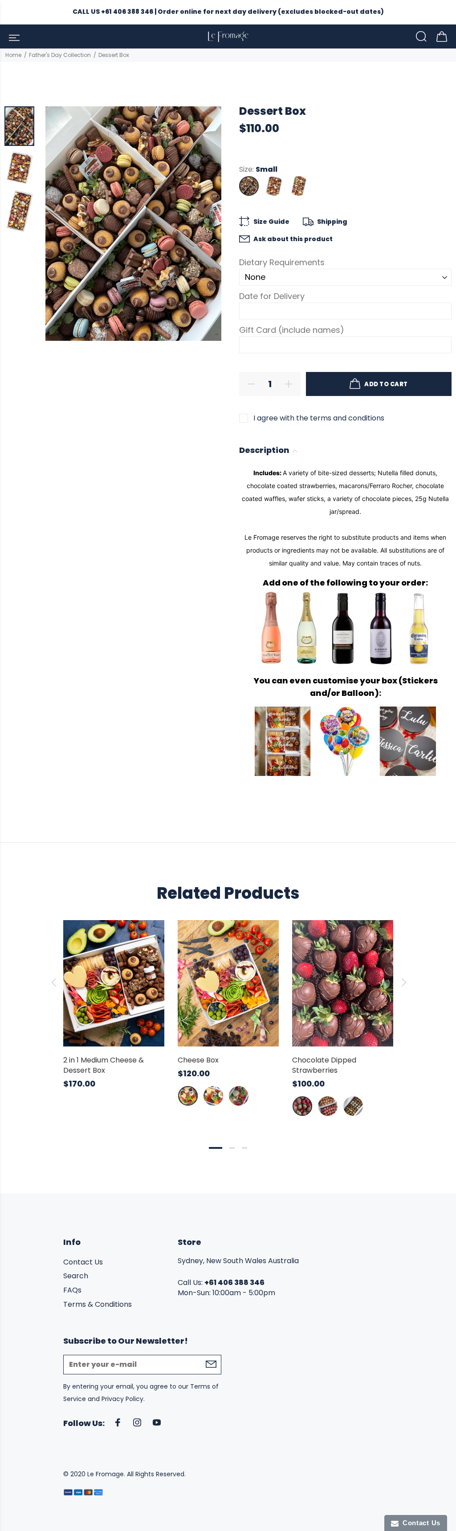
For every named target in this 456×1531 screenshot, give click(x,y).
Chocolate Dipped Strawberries (324, 1065)
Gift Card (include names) (291, 329)
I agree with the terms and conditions (318, 418)
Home (13, 55)
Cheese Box (198, 1060)
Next (402, 982)
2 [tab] (232, 1148)
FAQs (72, 1290)
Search (75, 1276)
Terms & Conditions (97, 1304)
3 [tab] (244, 1148)
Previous (53, 982)
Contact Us (83, 1262)
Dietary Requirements (282, 262)
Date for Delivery (272, 296)
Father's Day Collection (60, 55)
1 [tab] (215, 1148)
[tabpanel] (114, 996)
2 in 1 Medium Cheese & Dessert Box (103, 1065)
